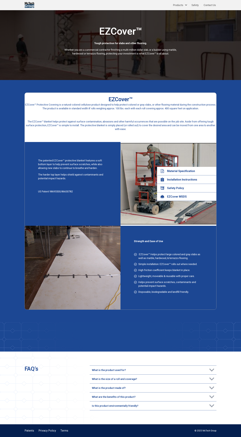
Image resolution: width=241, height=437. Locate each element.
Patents (29, 430)
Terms (64, 430)
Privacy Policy (47, 430)
